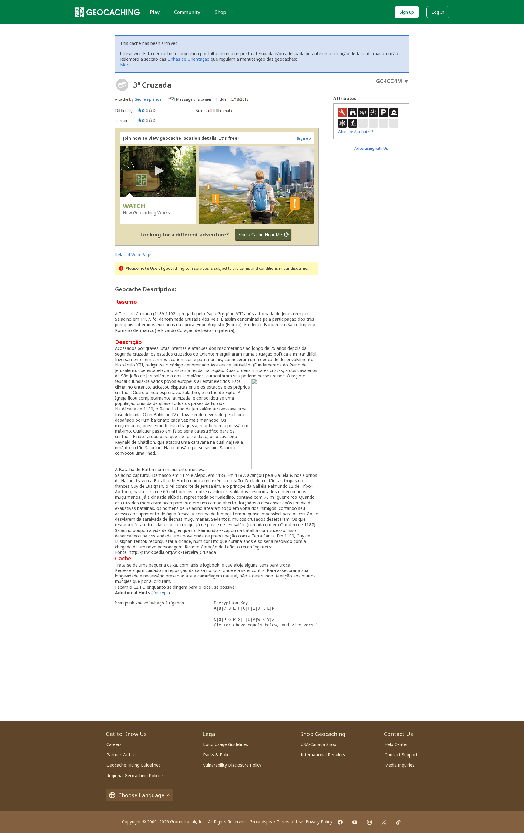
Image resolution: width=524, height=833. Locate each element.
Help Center (396, 744)
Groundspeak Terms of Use (276, 822)
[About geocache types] (122, 85)
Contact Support (401, 755)
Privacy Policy (319, 822)
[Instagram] (369, 822)
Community (187, 12)
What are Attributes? (355, 131)
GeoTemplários (148, 99)
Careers (114, 744)
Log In (438, 12)
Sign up (407, 12)
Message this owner (194, 99)
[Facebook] (340, 822)
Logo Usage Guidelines (225, 744)
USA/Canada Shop (318, 744)
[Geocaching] (107, 12)
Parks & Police (217, 755)
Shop (220, 12)
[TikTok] (398, 822)
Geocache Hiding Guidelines (133, 765)
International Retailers (323, 755)
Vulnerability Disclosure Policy (232, 765)
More (125, 65)
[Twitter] (384, 822)
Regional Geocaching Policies (135, 775)
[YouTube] (354, 822)
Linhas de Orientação (188, 59)
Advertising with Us (371, 148)
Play (155, 12)
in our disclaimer (293, 268)
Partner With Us (122, 755)
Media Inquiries (400, 765)
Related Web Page (133, 254)
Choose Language (141, 795)
